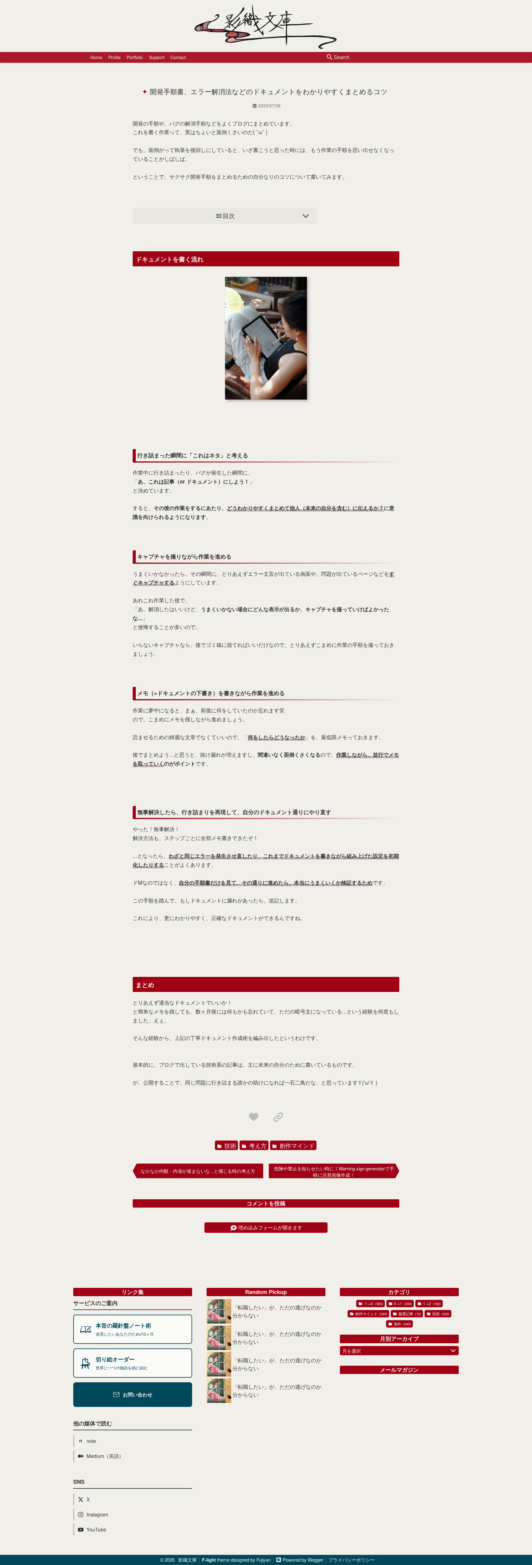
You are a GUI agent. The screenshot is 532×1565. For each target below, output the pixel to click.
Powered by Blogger (303, 1560)
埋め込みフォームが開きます (270, 1227)
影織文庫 (187, 1559)
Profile (114, 57)
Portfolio (135, 57)
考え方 (257, 1145)
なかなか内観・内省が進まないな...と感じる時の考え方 (198, 1171)
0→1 (402, 1303)
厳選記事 (409, 1313)
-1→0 (373, 1303)
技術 (229, 1145)
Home (96, 57)
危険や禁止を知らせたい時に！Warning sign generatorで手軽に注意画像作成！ (334, 1171)
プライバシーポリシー (351, 1559)
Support (156, 57)
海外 (402, 1323)
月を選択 (351, 1351)
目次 (229, 215)
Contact (178, 57)
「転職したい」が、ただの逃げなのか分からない (276, 1311)
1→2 (431, 1303)
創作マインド (296, 1145)
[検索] (330, 57)
